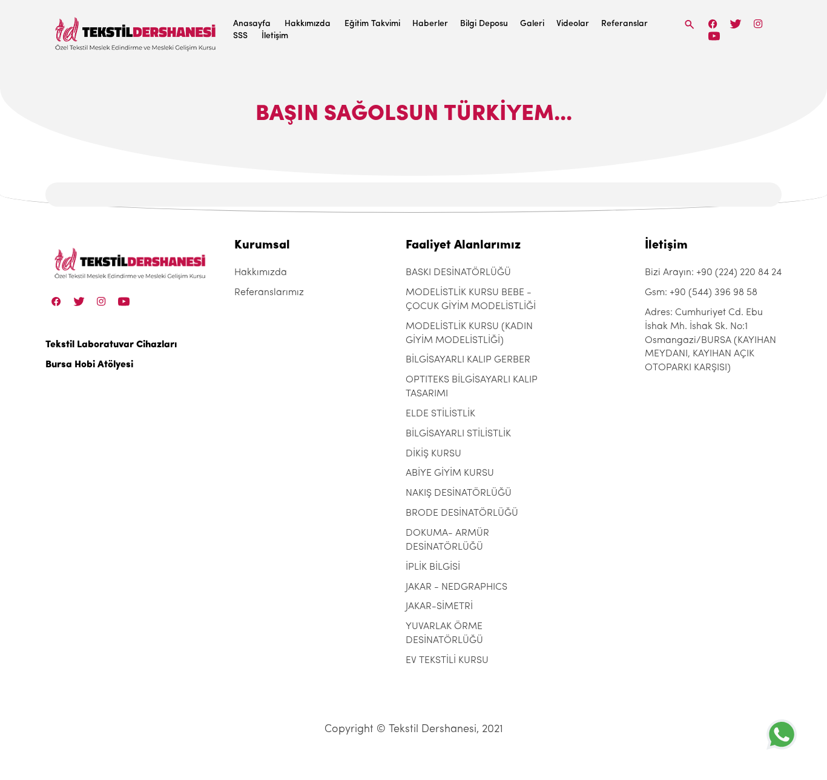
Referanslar (624, 23)
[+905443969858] (781, 734)
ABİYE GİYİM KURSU (450, 473)
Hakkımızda (308, 23)
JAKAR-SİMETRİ (439, 607)
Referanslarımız (269, 293)
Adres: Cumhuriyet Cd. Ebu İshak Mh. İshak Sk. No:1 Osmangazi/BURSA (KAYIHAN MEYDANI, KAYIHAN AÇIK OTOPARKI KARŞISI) (710, 340)
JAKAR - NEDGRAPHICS (456, 587)
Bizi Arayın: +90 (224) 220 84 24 (713, 273)
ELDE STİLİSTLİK (440, 414)
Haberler (430, 23)
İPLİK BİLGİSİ (433, 567)
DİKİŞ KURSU (433, 454)
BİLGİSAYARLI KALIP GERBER (468, 360)
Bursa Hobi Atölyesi (89, 365)
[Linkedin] (714, 36)
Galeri (532, 23)
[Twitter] (735, 24)
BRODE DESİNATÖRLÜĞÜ (462, 513)
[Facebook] (713, 24)
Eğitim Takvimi (372, 23)
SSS (240, 36)
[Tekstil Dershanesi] (136, 30)
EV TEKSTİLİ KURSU (447, 660)
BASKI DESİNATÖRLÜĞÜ (458, 273)
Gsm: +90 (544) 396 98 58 (701, 293)
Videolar (572, 23)
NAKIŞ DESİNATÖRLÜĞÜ (459, 493)
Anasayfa (252, 23)
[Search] (689, 24)
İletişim (275, 36)
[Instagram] (758, 24)
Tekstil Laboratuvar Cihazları (111, 345)
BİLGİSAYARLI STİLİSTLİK (458, 434)
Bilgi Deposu (484, 23)
